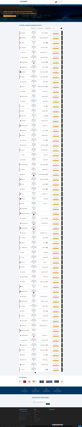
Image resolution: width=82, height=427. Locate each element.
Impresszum (35, 416)
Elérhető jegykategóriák (55, 38)
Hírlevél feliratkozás (36, 421)
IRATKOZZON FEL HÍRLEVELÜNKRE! (40, 397)
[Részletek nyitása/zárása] (62, 33)
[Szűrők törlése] (61, 28)
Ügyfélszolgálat (35, 414)
